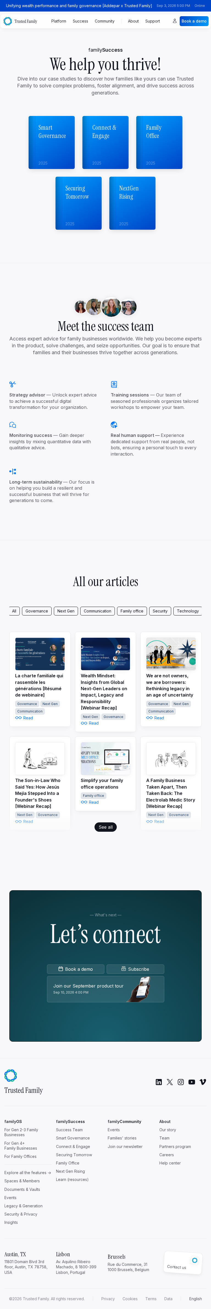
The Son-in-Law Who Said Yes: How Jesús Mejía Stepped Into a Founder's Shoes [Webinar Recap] (37, 793)
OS (13, 1121)
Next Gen (65, 611)
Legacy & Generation (23, 1205)
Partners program (175, 1146)
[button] (195, 1298)
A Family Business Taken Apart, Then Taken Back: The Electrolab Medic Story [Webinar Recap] (170, 793)
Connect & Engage (73, 1146)
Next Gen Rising (70, 1171)
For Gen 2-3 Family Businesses (21, 1132)
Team (164, 1138)
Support (152, 21)
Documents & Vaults (22, 1189)
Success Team (69, 1129)
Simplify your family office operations (102, 783)
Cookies (130, 1298)
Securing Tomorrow (74, 1154)
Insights (11, 1222)
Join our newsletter (125, 1146)
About (133, 21)
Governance (37, 611)
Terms (151, 1298)
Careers (166, 1154)
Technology (188, 611)
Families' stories (122, 1138)
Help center (170, 1163)
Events (10, 1197)
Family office (132, 611)
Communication (97, 611)
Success (80, 21)
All (14, 611)
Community (105, 21)
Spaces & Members (22, 1180)
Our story (167, 1129)
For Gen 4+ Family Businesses (20, 1145)
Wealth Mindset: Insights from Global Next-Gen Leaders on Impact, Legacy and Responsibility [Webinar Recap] (104, 692)
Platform (58, 21)
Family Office (67, 1163)
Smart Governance (73, 1138)
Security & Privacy (20, 1214)
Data (168, 1298)
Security (160, 611)
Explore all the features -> (27, 1172)
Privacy (108, 1298)
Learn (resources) (72, 1179)
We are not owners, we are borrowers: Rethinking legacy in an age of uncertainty (169, 685)
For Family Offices (20, 1156)
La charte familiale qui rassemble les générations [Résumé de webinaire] (39, 685)
